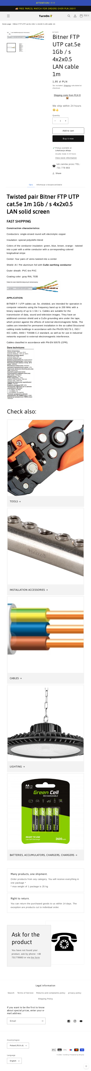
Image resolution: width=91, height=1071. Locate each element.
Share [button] (58, 173)
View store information (66, 158)
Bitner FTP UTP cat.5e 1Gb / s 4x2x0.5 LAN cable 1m (34, 24)
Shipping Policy (45, 999)
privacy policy (74, 993)
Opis (31, 185)
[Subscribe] (42, 1021)
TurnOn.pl (66, 1055)
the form (35, 957)
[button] (8, 16)
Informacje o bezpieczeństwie (49, 185)
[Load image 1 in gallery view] (11, 47)
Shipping (67, 85)
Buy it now (68, 138)
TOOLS (14, 501)
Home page (6, 24)
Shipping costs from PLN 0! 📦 (67, 96)
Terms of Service (25, 993)
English (13, 1061)
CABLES (14, 678)
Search (11, 993)
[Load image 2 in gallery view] (21, 47)
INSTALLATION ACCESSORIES (27, 589)
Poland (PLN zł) (17, 1045)
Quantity (56, 115)
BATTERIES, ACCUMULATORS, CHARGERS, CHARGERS (42, 854)
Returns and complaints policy (50, 993)
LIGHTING (16, 766)
